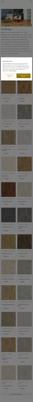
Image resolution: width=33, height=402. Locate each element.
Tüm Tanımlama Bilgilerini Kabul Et (23, 76)
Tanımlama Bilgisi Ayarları (9, 76)
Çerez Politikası (12, 70)
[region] (16, 68)
